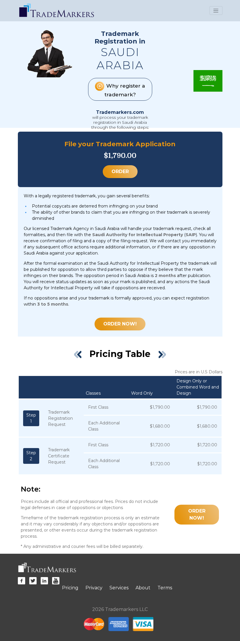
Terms (164, 588)
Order (120, 171)
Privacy (93, 588)
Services (118, 588)
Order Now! (120, 324)
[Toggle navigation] (216, 10)
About (143, 588)
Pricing (70, 588)
